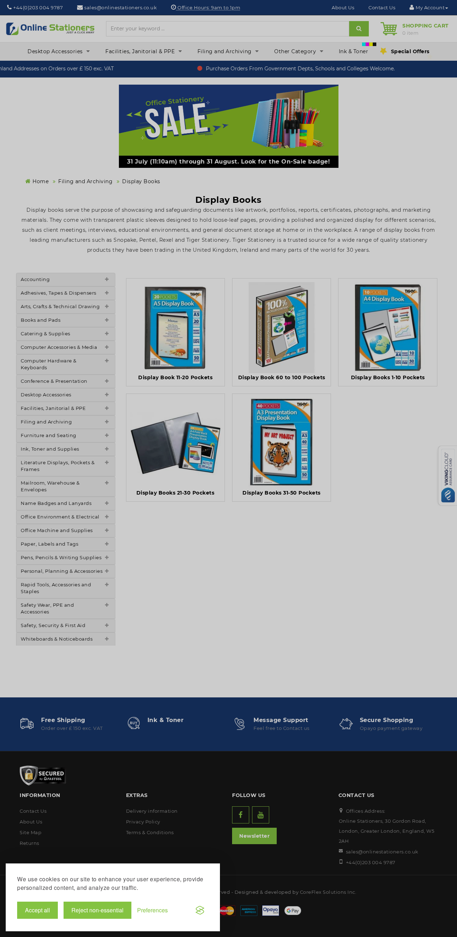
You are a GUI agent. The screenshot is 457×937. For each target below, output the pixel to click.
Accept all (37, 910)
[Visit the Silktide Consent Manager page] (200, 910)
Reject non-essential (97, 910)
